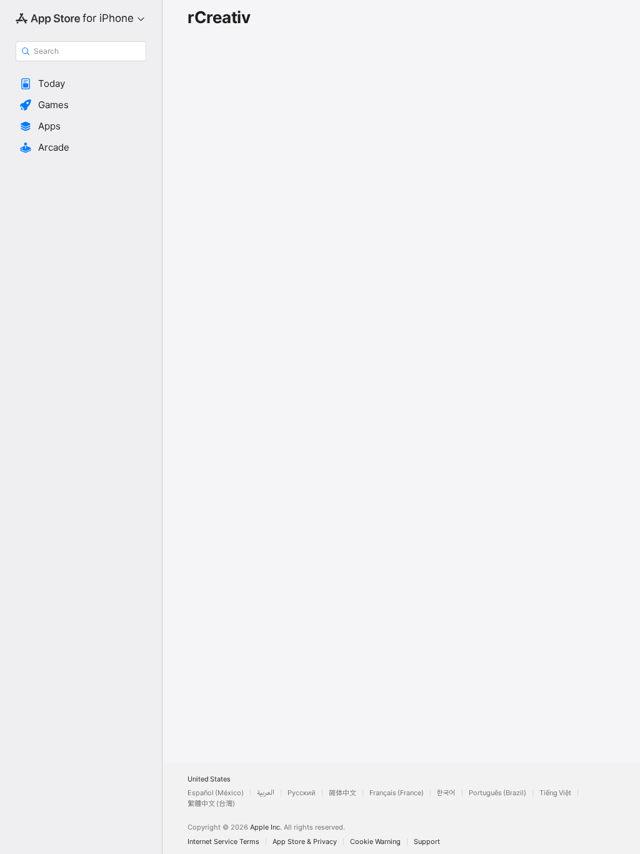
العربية (265, 793)
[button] (81, 83)
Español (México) (216, 793)
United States (209, 779)
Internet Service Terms (223, 841)
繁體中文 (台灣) (211, 803)
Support (427, 841)
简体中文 (342, 793)
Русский (302, 793)
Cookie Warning (375, 841)
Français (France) (396, 793)
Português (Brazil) (497, 793)
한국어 (446, 793)
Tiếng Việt (555, 793)
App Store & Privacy (304, 841)
